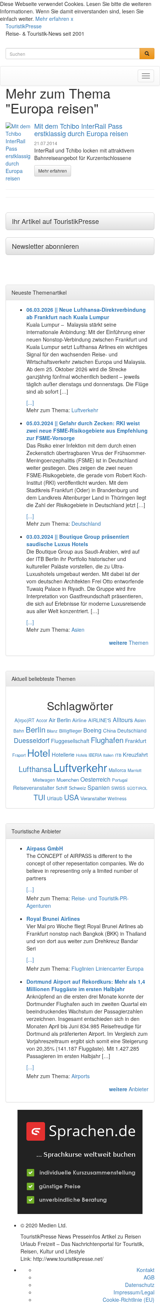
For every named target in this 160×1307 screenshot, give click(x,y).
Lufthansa (35, 768)
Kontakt (145, 1270)
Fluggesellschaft (70, 740)
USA (71, 797)
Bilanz (52, 731)
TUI (39, 797)
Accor (41, 720)
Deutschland (86, 523)
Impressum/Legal (133, 1292)
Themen (128, 642)
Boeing (92, 730)
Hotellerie (63, 754)
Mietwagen (44, 779)
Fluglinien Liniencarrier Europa (107, 968)
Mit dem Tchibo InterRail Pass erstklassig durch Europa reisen (81, 129)
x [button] (72, 18)
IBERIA (95, 755)
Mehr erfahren (52, 18)
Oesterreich (95, 779)
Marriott (134, 770)
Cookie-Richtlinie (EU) (128, 1299)
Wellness (117, 798)
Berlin (35, 729)
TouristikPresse (24, 26)
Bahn (18, 730)
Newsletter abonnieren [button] (45, 246)
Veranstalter (93, 798)
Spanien (98, 787)
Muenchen (68, 779)
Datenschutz (139, 1284)
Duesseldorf (31, 740)
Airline (79, 720)
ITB (118, 755)
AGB (149, 1277)
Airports (80, 1076)
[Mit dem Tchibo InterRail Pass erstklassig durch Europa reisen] (18, 152)
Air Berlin (60, 720)
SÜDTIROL (137, 788)
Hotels (81, 755)
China (109, 730)
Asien (77, 629)
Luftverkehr (84, 410)
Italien (108, 755)
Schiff (61, 788)
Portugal (120, 780)
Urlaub (55, 798)
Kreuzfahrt (135, 754)
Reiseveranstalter (33, 787)
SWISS (118, 788)
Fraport (19, 755)
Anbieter (128, 1089)
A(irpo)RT (25, 720)
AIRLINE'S (99, 720)
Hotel (38, 752)
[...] (30, 402)
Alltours (123, 719)
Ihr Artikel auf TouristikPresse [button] (55, 221)
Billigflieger (70, 730)
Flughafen (107, 739)
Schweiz (77, 788)
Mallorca (117, 770)
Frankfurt (135, 740)
